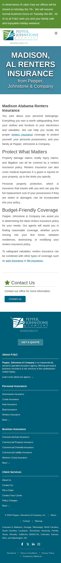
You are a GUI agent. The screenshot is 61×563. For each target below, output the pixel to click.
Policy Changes (9, 500)
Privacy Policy (48, 553)
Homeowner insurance (13, 394)
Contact (26, 521)
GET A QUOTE (30, 342)
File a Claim (8, 490)
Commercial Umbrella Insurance (18, 447)
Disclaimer (11, 553)
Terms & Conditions (28, 553)
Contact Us (7, 485)
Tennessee (34, 530)
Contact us (15, 299)
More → (6, 420)
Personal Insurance (14, 386)
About (53, 515)
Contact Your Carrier (12, 495)
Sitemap (38, 521)
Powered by (32, 556)
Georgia (27, 527)
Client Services (11, 472)
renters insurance (22, 134)
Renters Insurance (11, 414)
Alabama (18, 527)
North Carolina (51, 527)
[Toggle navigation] (56, 33)
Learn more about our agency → (17, 377)
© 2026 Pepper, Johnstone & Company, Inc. (25, 515)
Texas (5, 534)
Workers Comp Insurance (14, 457)
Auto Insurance (9, 404)
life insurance (35, 260)
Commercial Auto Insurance (15, 437)
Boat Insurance (9, 409)
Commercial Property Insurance (17, 442)
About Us (6, 480)
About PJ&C (10, 354)
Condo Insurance (10, 399)
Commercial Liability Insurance (17, 452)
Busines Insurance (14, 429)
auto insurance (14, 260)
